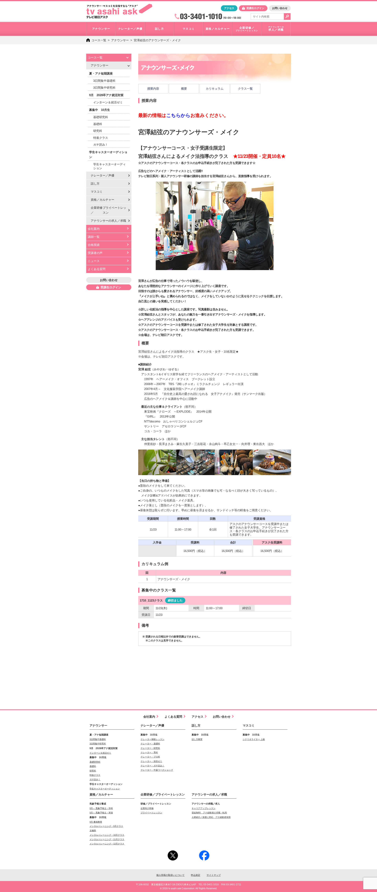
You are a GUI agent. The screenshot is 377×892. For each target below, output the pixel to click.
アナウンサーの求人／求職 (209, 794)
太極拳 (93, 830)
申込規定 (195, 875)
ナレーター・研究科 (150, 748)
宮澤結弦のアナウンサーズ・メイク (157, 40)
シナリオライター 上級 (254, 739)
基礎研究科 (100, 117)
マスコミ (96, 191)
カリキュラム (214, 88)
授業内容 (153, 88)
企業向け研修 (147, 808)
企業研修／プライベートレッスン (163, 794)
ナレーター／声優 (102, 175)
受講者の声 (95, 253)
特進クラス (100, 137)
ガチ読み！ (100, 144)
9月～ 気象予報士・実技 (101, 812)
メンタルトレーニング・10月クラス (107, 835)
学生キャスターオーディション (109, 166)
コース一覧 (99, 40)
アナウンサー (120, 40)
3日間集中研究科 (104, 87)
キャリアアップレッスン (203, 808)
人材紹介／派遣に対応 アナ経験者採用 (211, 817)
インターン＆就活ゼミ (108, 102)
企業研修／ (108, 210)
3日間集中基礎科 (104, 80)
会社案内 (94, 228)
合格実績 (94, 244)
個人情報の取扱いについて (170, 875)
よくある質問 (96, 269)
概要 (184, 88)
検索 (287, 16)
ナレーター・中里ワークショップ (157, 770)
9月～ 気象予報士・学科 (101, 808)
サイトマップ (214, 875)
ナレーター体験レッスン (152, 739)
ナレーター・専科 (149, 752)
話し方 (95, 183)
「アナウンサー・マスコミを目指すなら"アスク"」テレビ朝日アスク (119, 11)
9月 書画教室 (96, 822)
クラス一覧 (245, 88)
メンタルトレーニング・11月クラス (107, 839)
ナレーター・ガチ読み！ (152, 765)
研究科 (97, 130)
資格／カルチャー (102, 199)
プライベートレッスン (151, 812)
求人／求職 (108, 220)
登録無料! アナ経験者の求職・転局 (209, 812)
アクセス (229, 8)
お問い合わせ (279, 8)
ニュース (94, 261)
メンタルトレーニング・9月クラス (106, 826)
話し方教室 (197, 739)
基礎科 (97, 124)
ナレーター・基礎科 (150, 743)
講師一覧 (94, 236)
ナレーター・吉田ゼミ (151, 761)
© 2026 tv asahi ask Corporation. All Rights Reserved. (188, 888)
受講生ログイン (255, 8)
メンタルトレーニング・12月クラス (107, 843)
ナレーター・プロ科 (150, 757)
